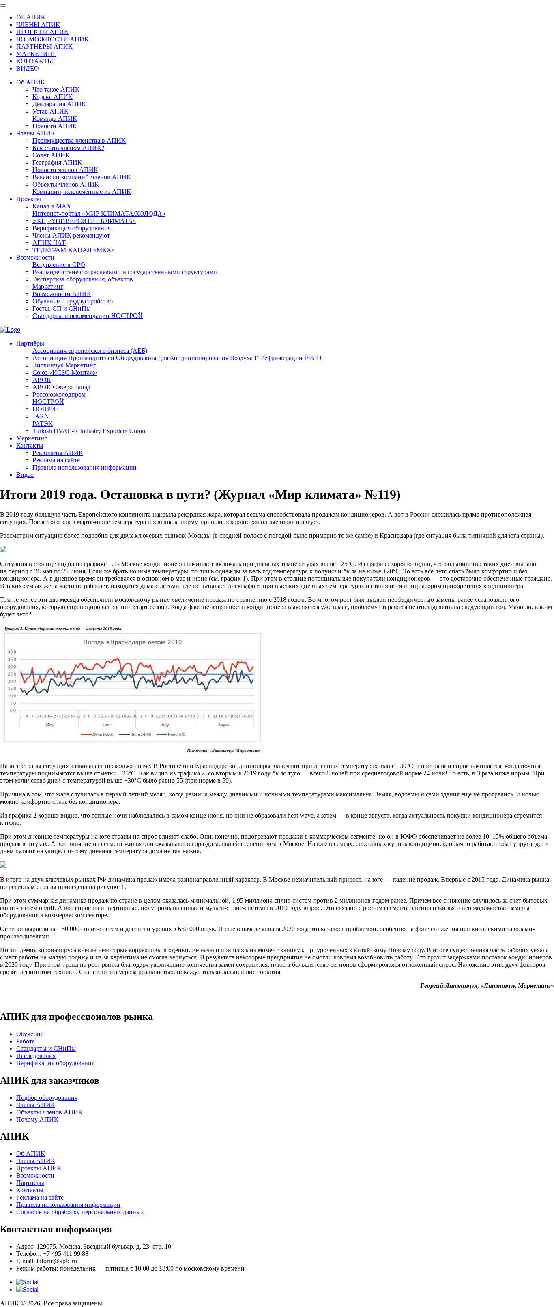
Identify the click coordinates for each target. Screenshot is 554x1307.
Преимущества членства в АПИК (79, 140)
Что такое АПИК (55, 89)
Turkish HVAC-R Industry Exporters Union (88, 430)
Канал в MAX (51, 206)
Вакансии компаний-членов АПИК (81, 177)
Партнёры (30, 343)
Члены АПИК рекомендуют (71, 235)
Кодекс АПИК (52, 96)
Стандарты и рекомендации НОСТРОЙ (87, 315)
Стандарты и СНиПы (46, 1048)
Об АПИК (30, 82)
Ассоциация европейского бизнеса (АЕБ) (89, 350)
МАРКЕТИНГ (36, 53)
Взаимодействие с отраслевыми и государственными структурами (124, 271)
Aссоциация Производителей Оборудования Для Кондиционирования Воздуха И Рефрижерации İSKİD (177, 357)
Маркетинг (47, 286)
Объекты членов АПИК (65, 184)
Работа (25, 1041)
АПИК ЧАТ (49, 242)
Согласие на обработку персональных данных (80, 1211)
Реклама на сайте (56, 460)
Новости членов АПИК (65, 169)
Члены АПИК (35, 133)
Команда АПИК (54, 118)
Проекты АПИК (39, 1168)
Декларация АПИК (59, 104)
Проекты (28, 198)
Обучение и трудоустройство (72, 301)
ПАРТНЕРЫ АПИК (44, 46)
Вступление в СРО (58, 264)
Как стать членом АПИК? (68, 147)
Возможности (35, 257)
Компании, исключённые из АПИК (81, 191)
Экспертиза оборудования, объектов (82, 279)
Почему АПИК (37, 1119)
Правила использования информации (84, 467)
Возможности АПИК (61, 293)
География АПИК (57, 162)
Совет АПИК (51, 155)
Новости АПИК (54, 125)
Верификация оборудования (71, 228)
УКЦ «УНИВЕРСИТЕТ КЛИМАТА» (84, 220)
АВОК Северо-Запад (61, 387)
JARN (40, 416)
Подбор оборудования (46, 1097)
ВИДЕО (27, 68)
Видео (25, 474)
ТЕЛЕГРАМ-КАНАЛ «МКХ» (73, 250)
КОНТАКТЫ (34, 61)
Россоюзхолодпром (59, 394)
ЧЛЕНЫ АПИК (38, 24)
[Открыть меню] (3, 5)
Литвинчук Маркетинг (64, 365)
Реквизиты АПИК (57, 452)
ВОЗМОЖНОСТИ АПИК (52, 39)
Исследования (36, 1055)
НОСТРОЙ (48, 401)
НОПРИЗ (45, 409)
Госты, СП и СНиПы (61, 308)
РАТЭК (42, 423)
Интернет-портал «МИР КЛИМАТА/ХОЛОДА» (98, 213)
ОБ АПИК (30, 17)
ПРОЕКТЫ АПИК (42, 31)
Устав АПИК (50, 111)
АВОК (41, 379)
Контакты (29, 445)
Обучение (29, 1033)
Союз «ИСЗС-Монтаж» (64, 372)
